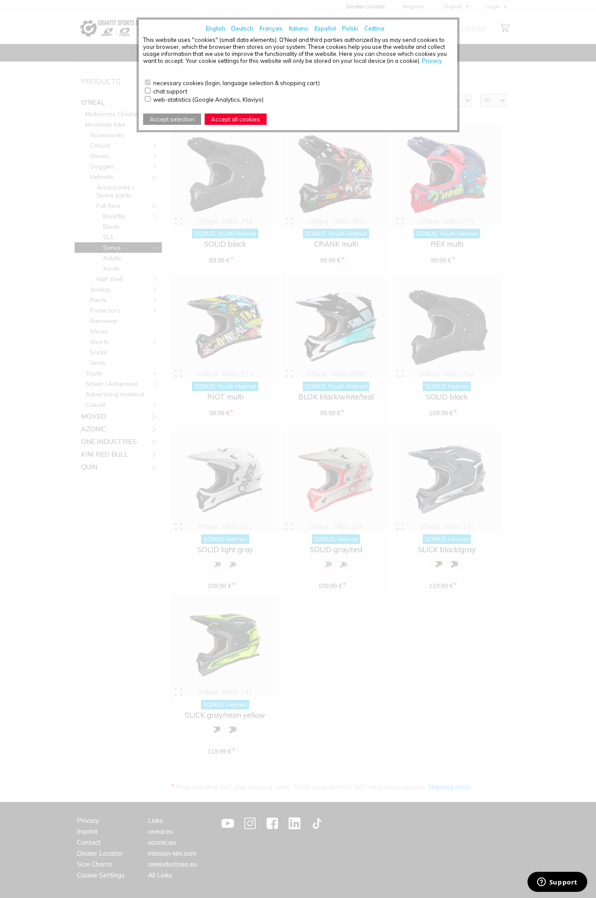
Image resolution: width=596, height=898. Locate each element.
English (215, 28)
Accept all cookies (235, 119)
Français (271, 28)
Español (325, 28)
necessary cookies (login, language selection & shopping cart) (236, 82)
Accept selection (172, 119)
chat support (170, 91)
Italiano (298, 28)
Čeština (374, 28)
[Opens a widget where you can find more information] (557, 883)
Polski (350, 28)
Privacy (432, 60)
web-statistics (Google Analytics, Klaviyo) (208, 99)
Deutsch (242, 28)
